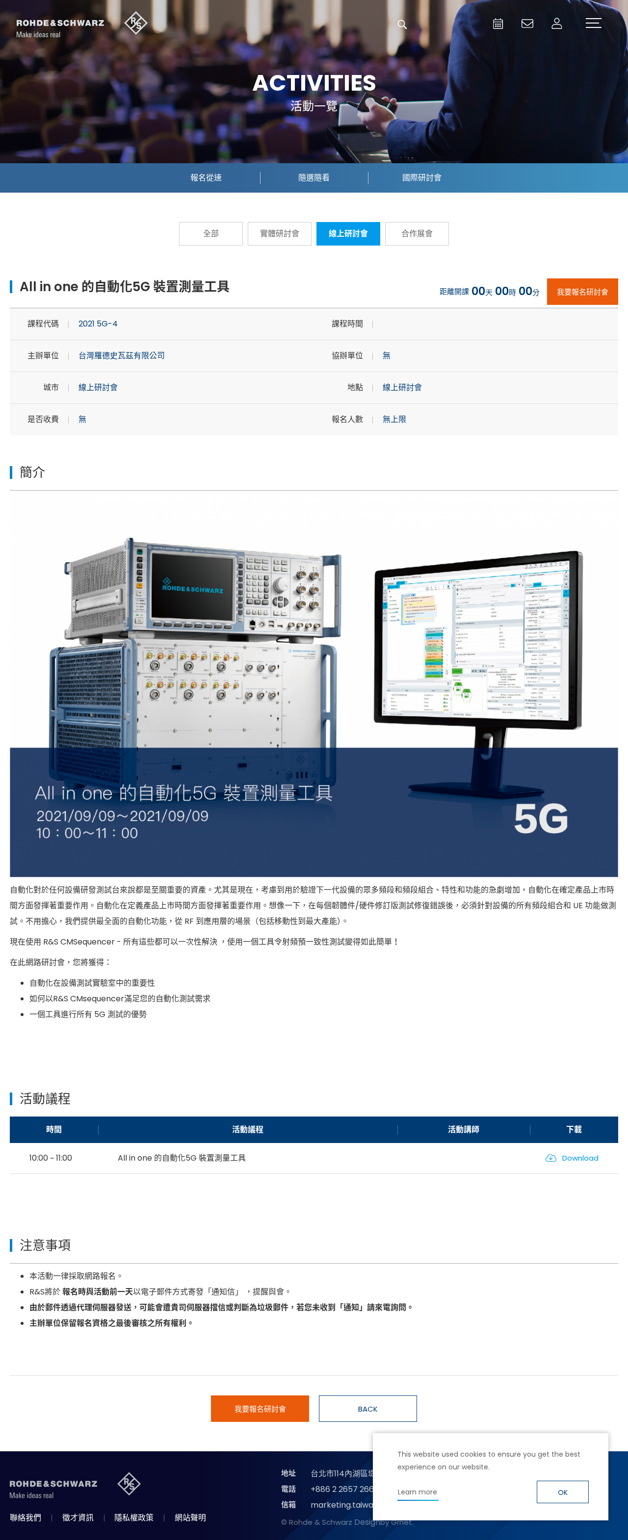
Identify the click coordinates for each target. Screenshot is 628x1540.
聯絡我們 (25, 1517)
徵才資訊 (78, 1517)
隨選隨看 (314, 177)
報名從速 (206, 177)
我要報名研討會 (582, 292)
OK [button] (563, 1492)
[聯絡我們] (527, 23)
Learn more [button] (417, 1492)
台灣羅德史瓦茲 (82, 24)
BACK (368, 1409)
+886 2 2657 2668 (345, 1489)
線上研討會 (348, 233)
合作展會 (417, 233)
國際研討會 (422, 177)
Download (580, 1158)
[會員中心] (557, 23)
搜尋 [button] (402, 24)
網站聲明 (190, 1517)
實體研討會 (279, 233)
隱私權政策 (134, 1517)
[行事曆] (498, 23)
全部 (211, 233)
